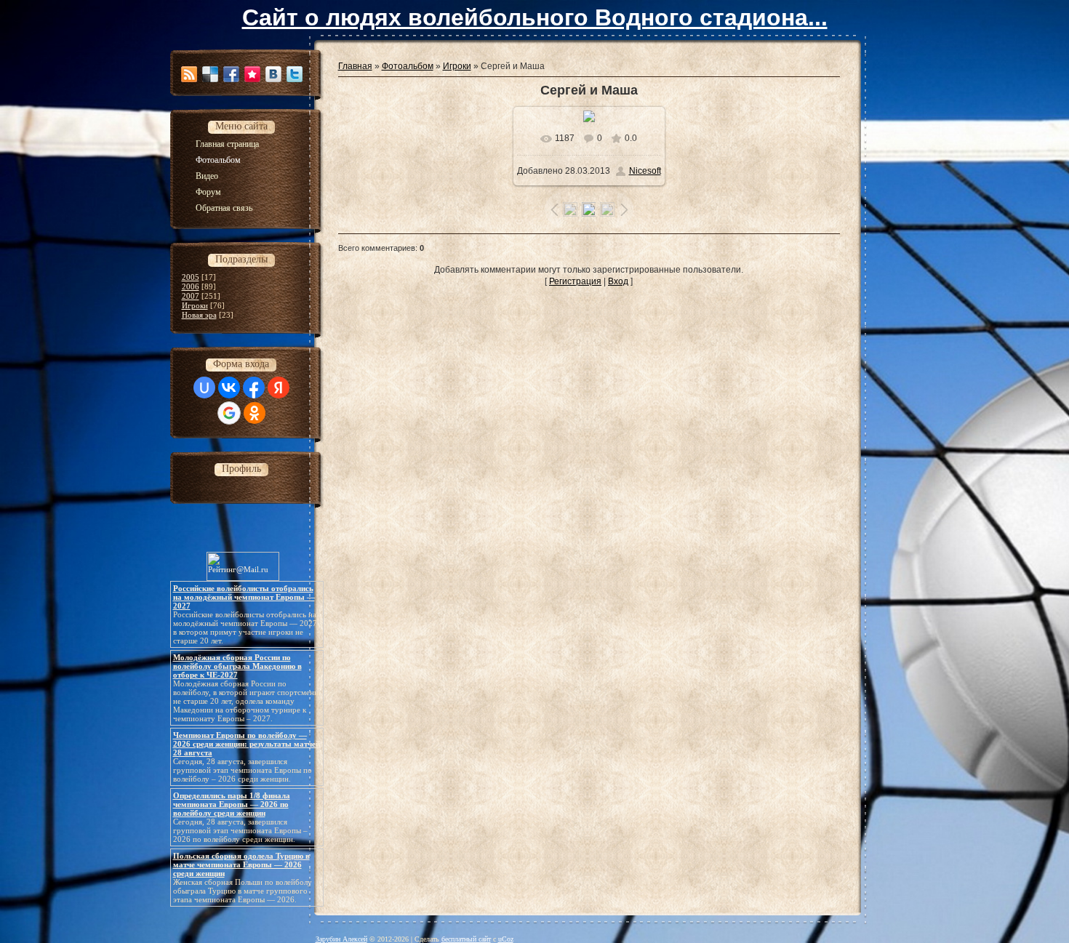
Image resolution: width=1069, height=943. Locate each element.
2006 (190, 286)
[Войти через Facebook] (254, 387)
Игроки (195, 305)
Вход (618, 281)
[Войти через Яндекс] (278, 387)
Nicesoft (645, 171)
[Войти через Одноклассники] (254, 413)
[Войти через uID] (204, 387)
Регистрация (575, 281)
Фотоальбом (407, 66)
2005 (190, 277)
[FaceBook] (231, 74)
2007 (190, 296)
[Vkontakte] (273, 74)
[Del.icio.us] (210, 74)
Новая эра (199, 314)
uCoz (505, 939)
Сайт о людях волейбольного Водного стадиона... (535, 17)
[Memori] (252, 74)
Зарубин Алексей (341, 939)
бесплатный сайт (466, 939)
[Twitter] (295, 74)
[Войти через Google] (229, 413)
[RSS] (189, 74)
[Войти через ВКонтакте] (229, 387)
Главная (355, 66)
